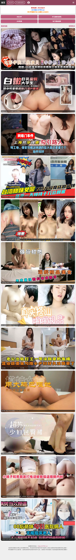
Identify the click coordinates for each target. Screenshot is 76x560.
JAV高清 (19, 21)
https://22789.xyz (43, 546)
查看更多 (72, 26)
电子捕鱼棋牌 (57, 21)
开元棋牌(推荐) (20, 2)
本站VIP (11, 2)
